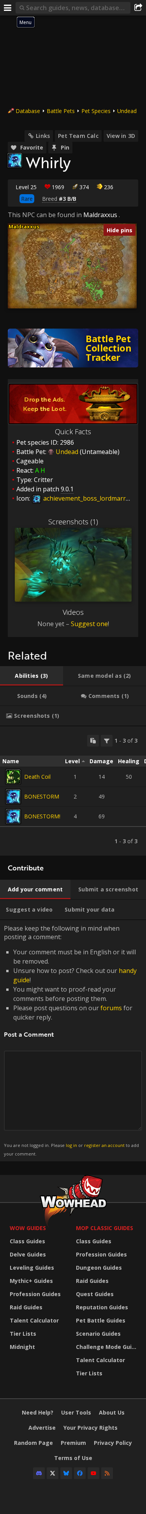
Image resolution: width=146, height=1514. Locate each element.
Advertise (42, 1427)
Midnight (22, 1346)
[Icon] (14, 160)
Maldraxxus (100, 215)
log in (71, 1145)
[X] (52, 1473)
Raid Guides (26, 1307)
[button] (89, 263)
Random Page (33, 1442)
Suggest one (89, 624)
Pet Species (96, 111)
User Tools (76, 1412)
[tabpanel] (73, 791)
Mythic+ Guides (31, 1280)
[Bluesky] (66, 1473)
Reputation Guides (102, 1307)
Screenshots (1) (73, 521)
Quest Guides (95, 1294)
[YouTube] (93, 1473)
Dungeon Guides (99, 1267)
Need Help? (37, 1412)
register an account (104, 1145)
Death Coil (37, 776)
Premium (73, 1442)
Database (28, 111)
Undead (127, 111)
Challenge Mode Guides (107, 1346)
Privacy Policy (113, 1442)
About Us (112, 1412)
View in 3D (121, 135)
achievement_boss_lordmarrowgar (93, 498)
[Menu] (8, 8)
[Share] (138, 8)
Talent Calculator (34, 1320)
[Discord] (39, 1473)
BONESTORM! (42, 816)
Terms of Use (73, 1458)
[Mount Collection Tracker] (73, 348)
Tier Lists (23, 1333)
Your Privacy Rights (90, 1427)
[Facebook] (80, 1473)
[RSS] (107, 1473)
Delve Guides (28, 1254)
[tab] (31, 676)
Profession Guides (35, 1294)
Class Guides (27, 1241)
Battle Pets (61, 111)
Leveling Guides (32, 1267)
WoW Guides (28, 1228)
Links (43, 135)
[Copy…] (93, 741)
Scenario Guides (98, 1333)
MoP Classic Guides (104, 1228)
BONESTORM (41, 796)
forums (111, 1008)
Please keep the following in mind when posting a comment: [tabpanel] (71, 1040)
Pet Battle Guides (100, 1320)
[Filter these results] (107, 741)
